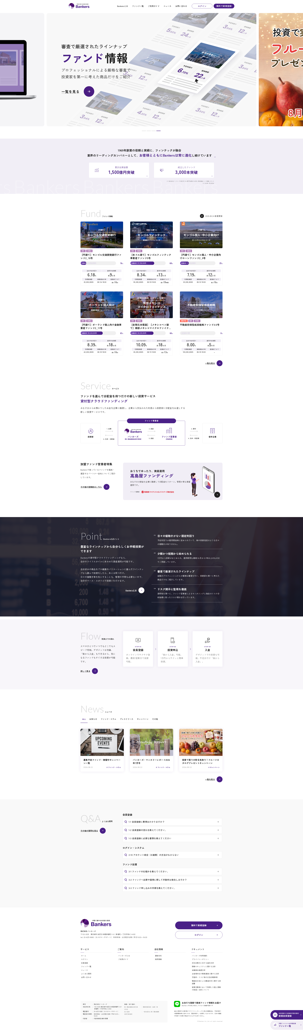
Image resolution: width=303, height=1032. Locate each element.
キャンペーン (143, 719)
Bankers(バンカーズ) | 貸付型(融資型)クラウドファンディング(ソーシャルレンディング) (79, 6)
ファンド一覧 (138, 6)
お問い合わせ (181, 6)
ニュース (167, 6)
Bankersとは (122, 6)
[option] (151, 69)
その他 (155, 719)
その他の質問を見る (89, 830)
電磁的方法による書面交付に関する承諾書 (206, 982)
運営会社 (158, 955)
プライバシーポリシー (200, 959)
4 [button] (158, 131)
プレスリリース (126, 719)
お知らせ (93, 719)
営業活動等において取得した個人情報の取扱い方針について (206, 988)
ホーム (83, 955)
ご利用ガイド (153, 6)
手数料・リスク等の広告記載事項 (204, 977)
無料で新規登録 (224, 5)
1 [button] (144, 131)
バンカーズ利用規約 (199, 955)
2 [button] (149, 131)
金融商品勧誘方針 (198, 970)
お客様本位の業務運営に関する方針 (205, 973)
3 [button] (154, 131)
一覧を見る (210, 363)
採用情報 (158, 959)
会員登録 (84, 963)
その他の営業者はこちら (91, 486)
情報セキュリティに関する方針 (204, 966)
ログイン (202, 6)
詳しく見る (85, 671)
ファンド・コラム (108, 719)
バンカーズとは (124, 955)
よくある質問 (86, 973)
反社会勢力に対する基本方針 (203, 963)
